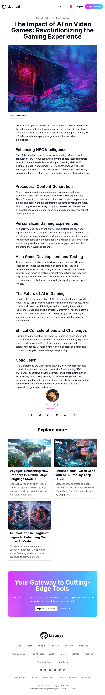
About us (65, 608)
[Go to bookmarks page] (71, 6)
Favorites (68, 645)
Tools (29, 645)
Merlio (64, 654)
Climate (75, 654)
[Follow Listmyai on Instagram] (64, 670)
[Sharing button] (74, 415)
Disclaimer (48, 677)
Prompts (41, 645)
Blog (19, 645)
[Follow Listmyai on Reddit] (60, 670)
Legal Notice (21, 677)
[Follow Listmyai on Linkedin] (41, 670)
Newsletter (63, 662)
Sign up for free (94, 7)
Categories (83, 645)
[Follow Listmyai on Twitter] (45, 670)
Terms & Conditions (67, 677)
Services (54, 645)
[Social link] (31, 415)
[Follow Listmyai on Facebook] (50, 670)
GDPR (35, 677)
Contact (86, 677)
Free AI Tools (37, 654)
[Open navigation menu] (65, 6)
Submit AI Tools (44, 662)
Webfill (52, 654)
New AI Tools (18, 654)
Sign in (80, 7)
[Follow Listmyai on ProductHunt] (55, 670)
